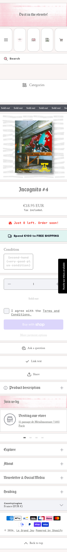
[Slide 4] (42, 437)
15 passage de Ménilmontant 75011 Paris (39, 424)
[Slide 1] (24, 437)
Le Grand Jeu (25, 530)
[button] (61, 39)
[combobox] (33, 58)
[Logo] (20, 40)
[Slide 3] (36, 437)
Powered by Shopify (49, 530)
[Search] (4, 58)
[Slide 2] (30, 437)
